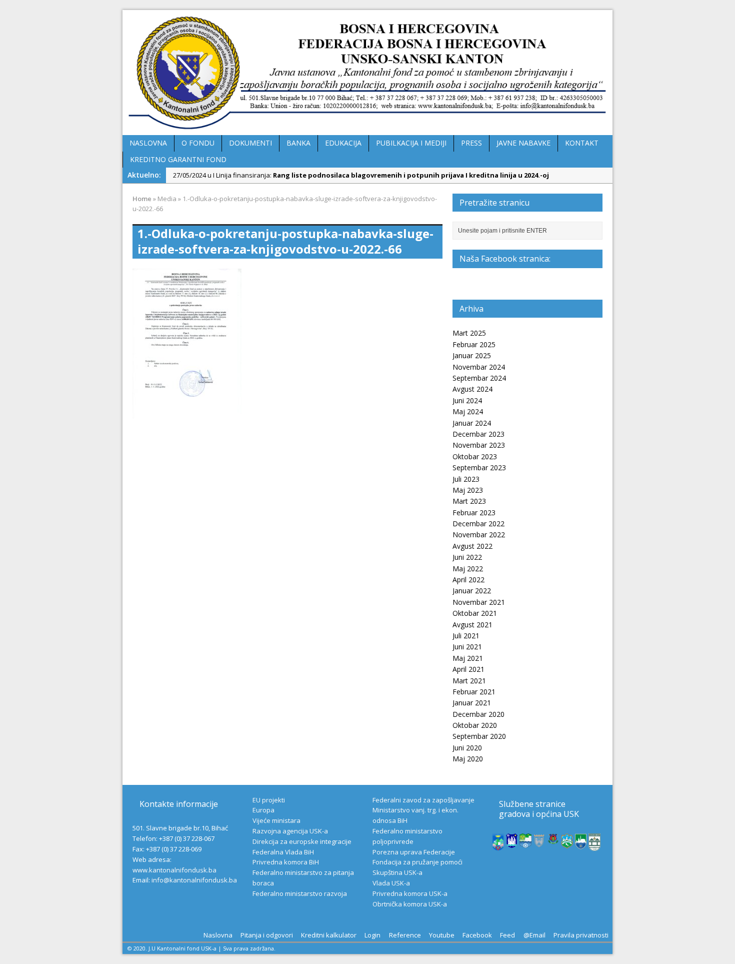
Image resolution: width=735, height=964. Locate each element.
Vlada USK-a (391, 882)
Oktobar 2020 (474, 725)
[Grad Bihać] (512, 842)
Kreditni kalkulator (328, 934)
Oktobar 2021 (474, 613)
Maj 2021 (467, 658)
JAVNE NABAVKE (523, 143)
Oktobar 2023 (474, 456)
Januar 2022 (471, 590)
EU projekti (268, 799)
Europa (263, 809)
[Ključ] (540, 843)
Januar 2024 (471, 423)
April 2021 (468, 669)
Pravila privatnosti (581, 934)
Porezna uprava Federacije (413, 851)
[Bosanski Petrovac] (498, 845)
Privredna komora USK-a (410, 893)
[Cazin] (581, 843)
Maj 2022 (467, 568)
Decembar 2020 (478, 714)
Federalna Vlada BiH (283, 851)
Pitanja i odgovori (266, 934)
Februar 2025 (474, 344)
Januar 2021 (471, 702)
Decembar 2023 (478, 434)
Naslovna (218, 934)
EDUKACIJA (343, 143)
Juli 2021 (466, 635)
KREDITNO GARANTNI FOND (178, 159)
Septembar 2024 (479, 378)
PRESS (471, 143)
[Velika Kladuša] (567, 843)
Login (372, 934)
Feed (507, 934)
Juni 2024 (467, 400)
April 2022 (468, 579)
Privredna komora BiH (285, 861)
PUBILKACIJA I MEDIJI (411, 143)
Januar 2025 (471, 355)
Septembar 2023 (479, 467)
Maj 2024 (467, 411)
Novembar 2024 (478, 367)
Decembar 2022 (478, 523)
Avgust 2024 (472, 389)
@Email (535, 934)
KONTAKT (581, 143)
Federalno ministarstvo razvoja (299, 893)
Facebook (477, 934)
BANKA (298, 143)
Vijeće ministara (276, 820)
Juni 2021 (467, 646)
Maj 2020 (467, 758)
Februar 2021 (474, 691)
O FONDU (198, 143)
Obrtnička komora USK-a (409, 903)
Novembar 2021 (478, 602)
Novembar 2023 (478, 445)
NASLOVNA (148, 143)
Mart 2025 (469, 333)
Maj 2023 (467, 490)
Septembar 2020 (479, 736)
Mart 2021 (469, 680)
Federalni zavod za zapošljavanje (423, 799)
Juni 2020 (467, 747)
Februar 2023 (474, 512)
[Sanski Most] (594, 845)
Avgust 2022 (472, 546)
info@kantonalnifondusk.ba (194, 879)
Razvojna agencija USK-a (290, 830)
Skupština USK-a (397, 872)
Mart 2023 (469, 501)
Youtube (441, 934)
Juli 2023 (466, 479)
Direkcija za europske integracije (302, 841)
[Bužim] (554, 839)
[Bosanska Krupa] (526, 842)
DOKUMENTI (250, 143)
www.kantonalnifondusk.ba (174, 869)
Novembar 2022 (478, 534)
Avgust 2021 (472, 624)
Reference (405, 934)
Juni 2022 (467, 557)
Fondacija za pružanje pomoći (417, 861)
